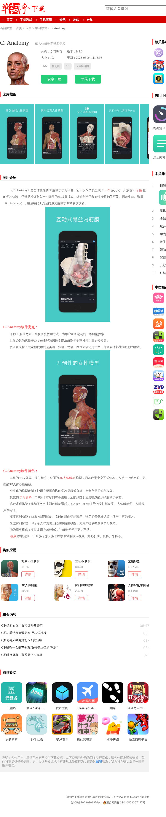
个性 (139, 190)
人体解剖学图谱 (138, 585)
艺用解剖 (134, 561)
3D (67, 66)
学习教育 (41, 28)
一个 (107, 190)
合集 (90, 19)
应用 (29, 28)
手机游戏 (26, 19)
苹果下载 (88, 79)
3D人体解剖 (67, 478)
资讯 (62, 19)
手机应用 (46, 19)
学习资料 (25, 497)
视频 (13, 536)
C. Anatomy (58, 28)
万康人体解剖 (30, 561)
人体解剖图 (82, 66)
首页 (9, 19)
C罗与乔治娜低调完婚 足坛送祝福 (23, 633)
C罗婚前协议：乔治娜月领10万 (22, 625)
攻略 (76, 19)
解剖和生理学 (84, 585)
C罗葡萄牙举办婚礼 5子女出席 (21, 640)
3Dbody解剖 (83, 561)
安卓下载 (54, 79)
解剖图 (56, 66)
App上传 (145, 796)
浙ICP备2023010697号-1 (86, 802)
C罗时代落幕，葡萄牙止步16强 (22, 655)
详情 (28, 574)
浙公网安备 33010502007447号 (125, 802)
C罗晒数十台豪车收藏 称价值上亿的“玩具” (29, 647)
